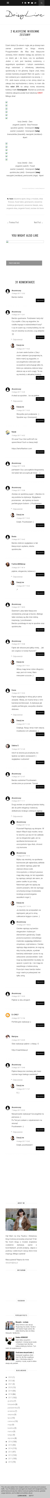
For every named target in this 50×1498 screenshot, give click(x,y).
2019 (10, 1391)
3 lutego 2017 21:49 (18, 749)
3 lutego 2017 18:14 (18, 567)
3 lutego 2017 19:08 (18, 644)
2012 (10, 1455)
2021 (10, 1384)
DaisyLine (20, 345)
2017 (10, 1398)
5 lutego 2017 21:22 (23, 825)
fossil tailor (19, 202)
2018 (10, 1394)
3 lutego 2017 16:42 (18, 539)
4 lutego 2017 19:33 (18, 996)
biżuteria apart (20, 199)
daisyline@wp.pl (12, 1263)
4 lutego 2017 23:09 (18, 1040)
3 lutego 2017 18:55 (18, 607)
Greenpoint (22, 90)
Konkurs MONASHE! (22, 1337)
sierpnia (11, 1414)
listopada (11, 1404)
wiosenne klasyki (31, 205)
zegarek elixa (11, 208)
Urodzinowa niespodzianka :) (25, 1352)
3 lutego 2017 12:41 (18, 314)
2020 (10, 1387)
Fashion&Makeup (18, 564)
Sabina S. (15, 745)
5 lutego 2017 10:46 (18, 1067)
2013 (10, 1452)
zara (40, 205)
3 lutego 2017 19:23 (23, 586)
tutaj (37, 128)
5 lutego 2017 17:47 (23, 1089)
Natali (14, 432)
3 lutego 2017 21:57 (18, 776)
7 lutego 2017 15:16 (23, 856)
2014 (10, 1448)
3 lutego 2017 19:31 (23, 666)
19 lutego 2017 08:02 (24, 925)
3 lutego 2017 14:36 (18, 466)
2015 (10, 1445)
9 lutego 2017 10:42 (23, 1141)
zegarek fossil (24, 208)
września (11, 1411)
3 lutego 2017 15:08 (18, 490)
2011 (10, 1459)
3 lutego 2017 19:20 (23, 349)
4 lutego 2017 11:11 (18, 801)
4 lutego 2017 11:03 (23, 724)
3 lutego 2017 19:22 (23, 518)
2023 (10, 1377)
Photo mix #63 (14, 263)
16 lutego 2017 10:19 (24, 906)
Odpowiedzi (18, 339)
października (12, 1408)
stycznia (11, 1438)
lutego (10, 1435)
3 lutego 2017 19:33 (18, 693)
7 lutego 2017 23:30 (18, 1110)
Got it (31, 1496)
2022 (10, 1381)
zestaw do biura (37, 208)
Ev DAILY (15, 1015)
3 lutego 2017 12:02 (18, 293)
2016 (10, 1442)
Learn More (22, 1496)
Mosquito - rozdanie (22, 1322)
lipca (9, 1418)
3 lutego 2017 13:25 (18, 392)
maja (10, 1425)
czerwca (11, 1421)
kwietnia (11, 1428)
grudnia (10, 1401)
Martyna (15, 1036)
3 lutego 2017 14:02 (18, 435)
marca (10, 1431)
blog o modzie (32, 199)
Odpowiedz (40, 300)
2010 (10, 1462)
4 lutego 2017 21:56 (18, 1018)
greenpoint (29, 202)
